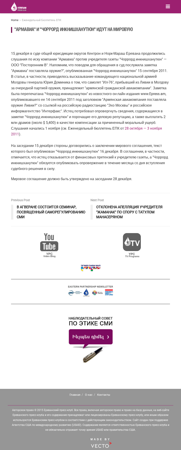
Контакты (103, 394)
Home (14, 20)
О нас (88, 394)
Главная (75, 394)
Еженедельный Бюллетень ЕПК (41, 20)
